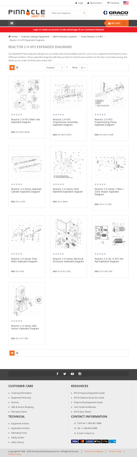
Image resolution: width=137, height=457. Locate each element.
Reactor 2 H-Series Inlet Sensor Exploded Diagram (25, 327)
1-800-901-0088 (93, 423)
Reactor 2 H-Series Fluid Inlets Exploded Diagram (24, 260)
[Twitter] (64, 373)
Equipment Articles (20, 423)
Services (15, 402)
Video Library (17, 442)
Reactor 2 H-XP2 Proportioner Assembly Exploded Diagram (65, 122)
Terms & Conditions (93, 451)
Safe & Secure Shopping (22, 407)
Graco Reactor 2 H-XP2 (92, 36)
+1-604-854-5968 (89, 428)
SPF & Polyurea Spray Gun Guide (89, 397)
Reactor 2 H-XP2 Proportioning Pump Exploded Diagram (105, 122)
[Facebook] (57, 373)
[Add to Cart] (41, 83)
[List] (17, 67)
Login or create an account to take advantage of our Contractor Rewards (68, 29)
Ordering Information (21, 393)
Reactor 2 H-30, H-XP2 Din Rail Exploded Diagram (109, 260)
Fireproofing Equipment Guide (88, 402)
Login (80, 3)
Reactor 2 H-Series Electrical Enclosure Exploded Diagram (68, 260)
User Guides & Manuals (85, 407)
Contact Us (89, 433)
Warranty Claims (19, 411)
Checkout (114, 3)
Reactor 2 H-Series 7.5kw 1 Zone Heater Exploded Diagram (109, 191)
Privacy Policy (14, 454)
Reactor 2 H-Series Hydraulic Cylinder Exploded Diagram (26, 190)
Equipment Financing (21, 397)
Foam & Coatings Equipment (35, 36)
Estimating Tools (19, 432)
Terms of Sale (115, 451)
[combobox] (68, 13)
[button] (41, 89)
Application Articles (20, 428)
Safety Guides (17, 437)
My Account (95, 3)
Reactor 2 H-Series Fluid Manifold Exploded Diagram (68, 190)
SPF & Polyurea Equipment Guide (89, 393)
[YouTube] (72, 373)
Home (15, 36)
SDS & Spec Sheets (82, 411)
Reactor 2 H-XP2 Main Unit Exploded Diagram (25, 121)
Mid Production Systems (65, 36)
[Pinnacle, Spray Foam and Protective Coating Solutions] (26, 12)
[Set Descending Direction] (67, 67)
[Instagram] (80, 373)
